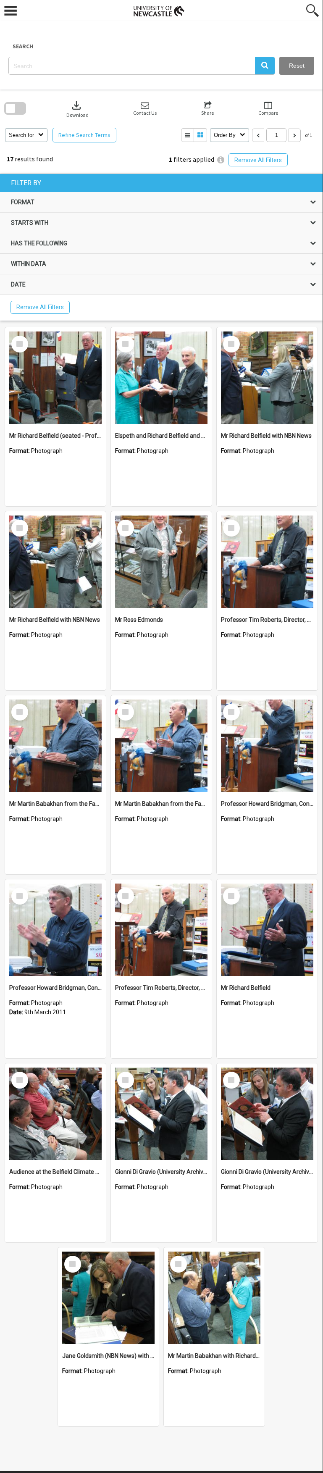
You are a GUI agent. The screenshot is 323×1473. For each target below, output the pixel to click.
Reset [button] (297, 65)
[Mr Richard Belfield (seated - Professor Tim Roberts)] (55, 377)
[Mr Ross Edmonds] (161, 562)
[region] (161, 247)
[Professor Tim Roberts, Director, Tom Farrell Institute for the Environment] (161, 930)
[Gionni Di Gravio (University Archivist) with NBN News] (161, 1114)
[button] (265, 65)
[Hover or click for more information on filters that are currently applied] (220, 159)
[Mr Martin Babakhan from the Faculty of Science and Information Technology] (55, 746)
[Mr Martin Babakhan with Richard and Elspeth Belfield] (214, 1298)
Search (23, 46)
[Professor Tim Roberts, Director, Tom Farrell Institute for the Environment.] (267, 562)
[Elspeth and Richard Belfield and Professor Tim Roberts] (161, 377)
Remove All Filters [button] (258, 160)
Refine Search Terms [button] (84, 135)
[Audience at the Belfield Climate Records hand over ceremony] (55, 1114)
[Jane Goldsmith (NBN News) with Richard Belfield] (108, 1298)
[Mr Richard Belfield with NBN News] (267, 377)
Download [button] (77, 108)
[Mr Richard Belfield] (267, 930)
